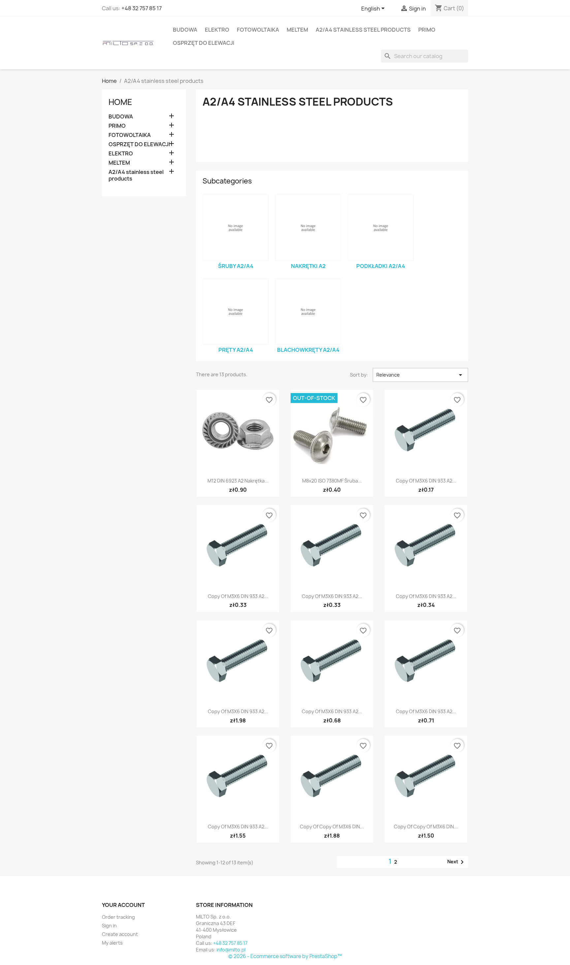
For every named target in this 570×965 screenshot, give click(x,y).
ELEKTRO (217, 29)
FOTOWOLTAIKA (258, 29)
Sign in (109, 925)
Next (456, 862)
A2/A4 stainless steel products (363, 29)
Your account (123, 905)
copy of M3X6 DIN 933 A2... (426, 481)
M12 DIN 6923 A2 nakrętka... (238, 481)
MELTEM (297, 29)
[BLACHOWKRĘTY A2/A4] (308, 312)
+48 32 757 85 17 (141, 8)
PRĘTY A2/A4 (235, 349)
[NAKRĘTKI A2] (308, 228)
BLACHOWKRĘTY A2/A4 (308, 349)
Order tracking (118, 917)
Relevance (420, 375)
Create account (120, 934)
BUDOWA (185, 29)
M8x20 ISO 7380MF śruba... (332, 481)
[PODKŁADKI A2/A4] (381, 228)
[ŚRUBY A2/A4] (236, 228)
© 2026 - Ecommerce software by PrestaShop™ (285, 956)
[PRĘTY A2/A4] (236, 312)
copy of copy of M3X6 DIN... (332, 826)
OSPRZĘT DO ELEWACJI (203, 43)
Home (120, 102)
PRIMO (426, 29)
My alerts (112, 943)
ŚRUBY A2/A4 (235, 266)
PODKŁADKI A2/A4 (380, 266)
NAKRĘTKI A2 (308, 266)
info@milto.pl (230, 950)
